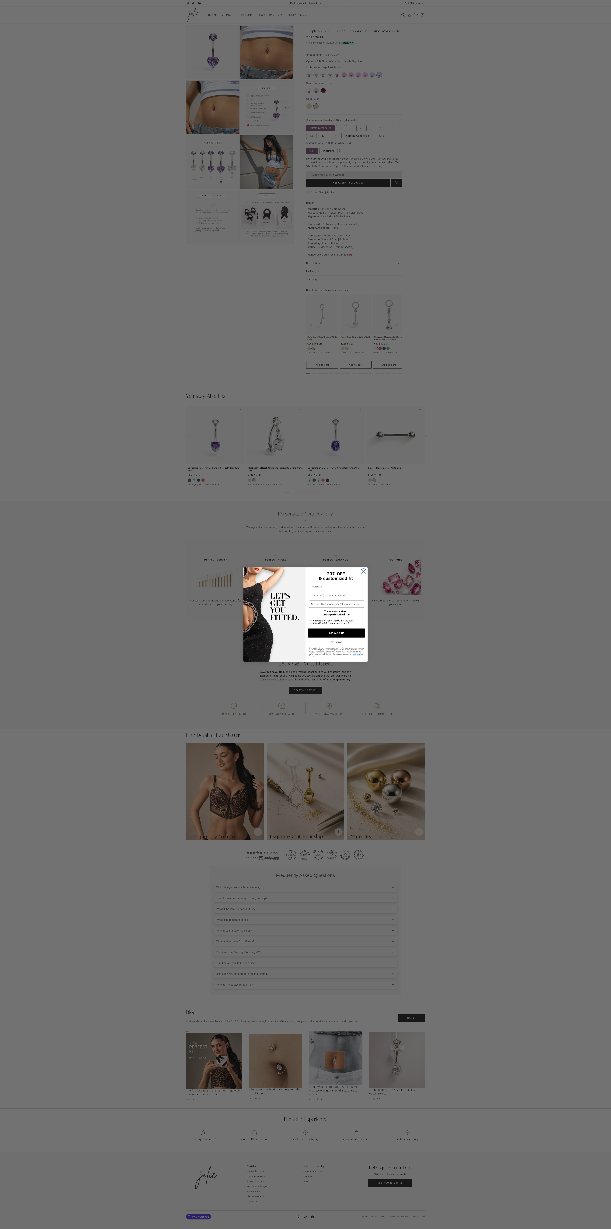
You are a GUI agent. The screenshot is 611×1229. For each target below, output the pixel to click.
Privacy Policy (357, 654)
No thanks (336, 642)
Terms (311, 656)
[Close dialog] (363, 571)
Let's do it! (336, 633)
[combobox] (314, 604)
